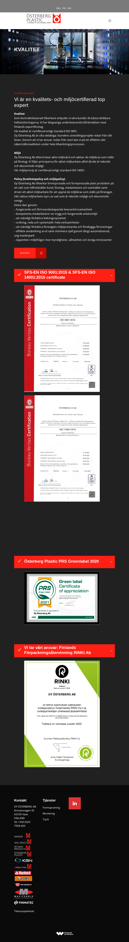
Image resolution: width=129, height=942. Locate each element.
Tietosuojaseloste (24, 911)
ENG (58, 8)
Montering (49, 813)
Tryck (46, 819)
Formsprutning (51, 807)
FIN (64, 8)
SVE (69, 8)
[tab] (64, 275)
